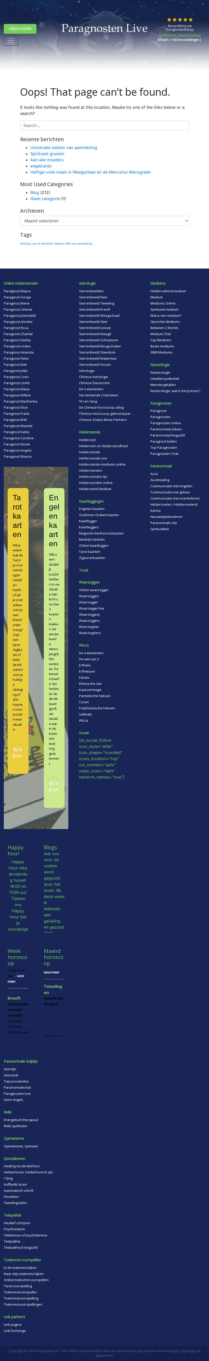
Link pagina (12, 1324)
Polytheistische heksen (97, 708)
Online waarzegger (94, 590)
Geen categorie (45, 198)
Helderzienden (90, 470)
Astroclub (11, 1075)
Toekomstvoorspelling (21, 1298)
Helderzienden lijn (93, 476)
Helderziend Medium (95, 489)
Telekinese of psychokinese (25, 1235)
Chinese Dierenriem (94, 383)
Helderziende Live (93, 458)
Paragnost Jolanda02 (20, 315)
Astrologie (87, 370)
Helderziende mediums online (102, 464)
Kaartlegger (88, 521)
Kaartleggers (89, 527)
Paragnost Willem (17, 395)
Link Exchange (15, 1330)
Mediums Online (163, 303)
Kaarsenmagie (90, 689)
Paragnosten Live (17, 1093)
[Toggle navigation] (11, 40)
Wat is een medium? (165, 315)
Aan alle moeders (47, 159)
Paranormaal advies (166, 429)
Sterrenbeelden (91, 291)
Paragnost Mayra (17, 291)
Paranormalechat (17, 1087)
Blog (34, 192)
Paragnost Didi (15, 364)
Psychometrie (14, 1229)
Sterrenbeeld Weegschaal (99, 315)
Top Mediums (160, 340)
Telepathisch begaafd (21, 1247)
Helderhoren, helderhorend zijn (28, 1172)
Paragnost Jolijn (16, 370)
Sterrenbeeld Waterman (98, 358)
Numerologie (160, 372)
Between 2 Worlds (164, 327)
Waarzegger (88, 602)
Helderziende (89, 452)
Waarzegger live (91, 608)
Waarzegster (89, 626)
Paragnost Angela (17, 450)
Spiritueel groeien (47, 153)
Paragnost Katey (17, 432)
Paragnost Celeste (18, 309)
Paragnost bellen (163, 441)
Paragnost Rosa (16, 327)
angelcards (40, 165)
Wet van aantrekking (79, 243)
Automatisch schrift (18, 1190)
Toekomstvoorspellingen (23, 1304)
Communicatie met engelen (171, 486)
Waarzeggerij (89, 614)
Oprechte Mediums (165, 321)
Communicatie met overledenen (175, 498)
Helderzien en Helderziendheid (103, 446)
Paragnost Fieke (16, 358)
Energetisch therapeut (21, 1119)
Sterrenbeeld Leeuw (95, 327)
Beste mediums (162, 346)
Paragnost (158, 410)
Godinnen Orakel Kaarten (99, 515)
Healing (25, 243)
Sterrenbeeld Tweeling (96, 303)
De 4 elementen (91, 653)
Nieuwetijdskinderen (166, 516)
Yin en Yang (88, 401)
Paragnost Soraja (17, 297)
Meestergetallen (163, 384)
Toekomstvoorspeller (20, 1292)
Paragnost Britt (15, 419)
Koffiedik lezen (15, 1184)
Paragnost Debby (17, 340)
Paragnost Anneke (18, 321)
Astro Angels (13, 1099)
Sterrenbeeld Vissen (95, 364)
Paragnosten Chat (164, 453)
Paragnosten (160, 417)
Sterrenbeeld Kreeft (94, 309)
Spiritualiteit (159, 529)
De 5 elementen (91, 389)
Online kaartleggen (94, 545)
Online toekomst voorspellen (26, 1280)
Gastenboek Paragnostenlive (180, 35)
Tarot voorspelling (18, 1286)
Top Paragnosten (163, 447)
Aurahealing (159, 480)
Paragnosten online (165, 423)
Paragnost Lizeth (17, 383)
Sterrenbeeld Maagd (95, 334)
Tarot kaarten (89, 551)
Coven (84, 702)
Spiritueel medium (164, 309)
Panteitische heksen (95, 696)
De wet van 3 (89, 659)
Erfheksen (87, 671)
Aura (154, 473)
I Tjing (8, 1178)
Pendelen (11, 1196)
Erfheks (85, 665)
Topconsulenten (16, 1081)
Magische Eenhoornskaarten (101, 533)
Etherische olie (90, 683)
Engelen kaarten (91, 508)
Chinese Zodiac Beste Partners (103, 419)
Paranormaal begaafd (167, 435)
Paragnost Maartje (18, 425)
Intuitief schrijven (17, 1223)
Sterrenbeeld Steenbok (97, 352)
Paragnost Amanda (19, 352)
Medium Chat (160, 334)
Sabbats (85, 714)
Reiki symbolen (15, 1126)
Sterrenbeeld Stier (93, 321)
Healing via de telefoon (22, 1166)
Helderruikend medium (168, 291)
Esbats (84, 677)
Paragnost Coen (16, 376)
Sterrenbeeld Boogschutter (100, 346)
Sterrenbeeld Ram (93, 297)
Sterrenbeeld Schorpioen (98, 340)
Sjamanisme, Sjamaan (21, 1146)
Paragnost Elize (16, 407)
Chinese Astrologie (93, 376)
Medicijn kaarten (92, 539)
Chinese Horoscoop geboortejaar (105, 413)
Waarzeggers (89, 620)
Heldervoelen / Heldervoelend (174, 504)
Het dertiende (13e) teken (98, 395)
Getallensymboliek (164, 378)
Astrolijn (10, 1069)
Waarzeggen (89, 596)
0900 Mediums (161, 352)
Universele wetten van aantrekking (63, 147)
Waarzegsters (90, 632)
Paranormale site (163, 522)
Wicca (83, 720)
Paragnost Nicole (17, 444)
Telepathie (12, 1241)
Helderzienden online (96, 482)
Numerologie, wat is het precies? (175, 390)
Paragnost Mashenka (20, 401)
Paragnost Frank (16, 413)
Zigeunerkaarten (92, 557)
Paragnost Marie (17, 303)
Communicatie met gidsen (170, 492)
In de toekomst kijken (20, 1267)
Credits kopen (20, 29)
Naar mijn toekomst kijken (24, 1273)
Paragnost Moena (18, 456)
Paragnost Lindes (17, 346)
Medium (60, 243)
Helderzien (87, 440)
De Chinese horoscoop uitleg (101, 407)
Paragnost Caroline (19, 438)
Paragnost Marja (17, 389)
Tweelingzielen (15, 1202)
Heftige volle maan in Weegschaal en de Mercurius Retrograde (90, 172)
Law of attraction (42, 243)
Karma (155, 510)
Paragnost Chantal (18, 334)
